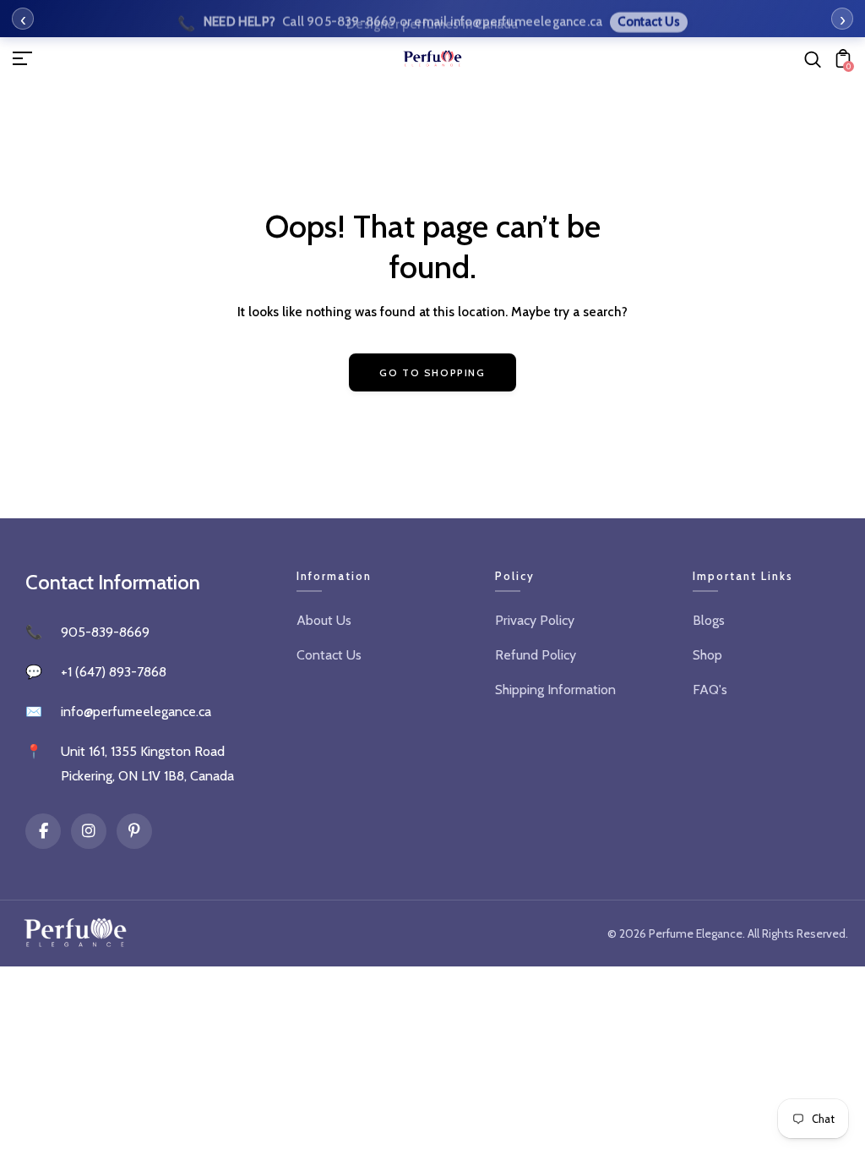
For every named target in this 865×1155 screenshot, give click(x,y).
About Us (323, 620)
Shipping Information (555, 690)
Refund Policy (535, 655)
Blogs (709, 620)
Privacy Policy (534, 620)
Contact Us (329, 655)
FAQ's (710, 690)
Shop (707, 655)
